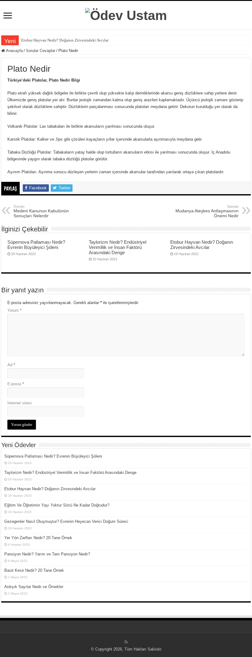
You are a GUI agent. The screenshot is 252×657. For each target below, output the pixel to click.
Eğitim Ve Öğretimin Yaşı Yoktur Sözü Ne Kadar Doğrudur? (56, 505)
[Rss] (126, 642)
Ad (11, 365)
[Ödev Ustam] (126, 14)
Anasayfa (14, 50)
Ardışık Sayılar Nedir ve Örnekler (33, 586)
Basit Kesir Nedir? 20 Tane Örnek (34, 570)
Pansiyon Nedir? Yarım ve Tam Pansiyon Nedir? (47, 554)
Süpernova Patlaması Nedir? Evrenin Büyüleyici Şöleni (36, 244)
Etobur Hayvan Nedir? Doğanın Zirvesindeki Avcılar (64, 40)
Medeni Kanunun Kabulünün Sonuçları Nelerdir (41, 211)
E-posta (15, 384)
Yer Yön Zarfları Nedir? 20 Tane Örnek (38, 537)
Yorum (14, 310)
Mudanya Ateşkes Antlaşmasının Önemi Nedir (206, 211)
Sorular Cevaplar (40, 50)
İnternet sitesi (19, 403)
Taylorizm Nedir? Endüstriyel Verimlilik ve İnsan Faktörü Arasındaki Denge (117, 247)
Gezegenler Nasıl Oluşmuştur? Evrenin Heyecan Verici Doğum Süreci (66, 521)
